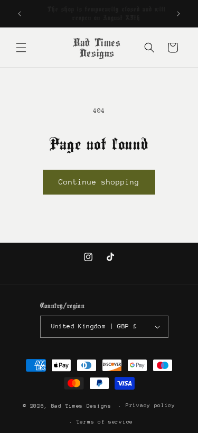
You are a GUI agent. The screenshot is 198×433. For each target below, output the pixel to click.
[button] (21, 47)
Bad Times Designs (81, 406)
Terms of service (105, 422)
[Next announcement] (178, 13)
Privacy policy (150, 405)
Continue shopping (99, 182)
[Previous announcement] (19, 13)
